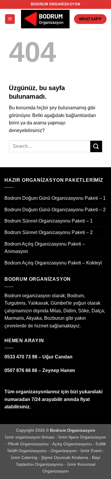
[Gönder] (96, 146)
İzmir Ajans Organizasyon (82, 437)
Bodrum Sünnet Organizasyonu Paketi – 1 (48, 220)
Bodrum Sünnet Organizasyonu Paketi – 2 (48, 232)
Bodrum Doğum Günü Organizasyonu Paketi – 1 (55, 198)
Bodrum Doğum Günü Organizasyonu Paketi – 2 (55, 209)
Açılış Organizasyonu (72, 443)
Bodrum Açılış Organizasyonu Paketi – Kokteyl (53, 262)
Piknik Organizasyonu (29, 443)
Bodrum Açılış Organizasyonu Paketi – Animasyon (44, 247)
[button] (10, 19)
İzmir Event (92, 450)
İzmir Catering (24, 457)
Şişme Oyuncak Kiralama (65, 457)
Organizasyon (64, 450)
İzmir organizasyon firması (30, 437)
